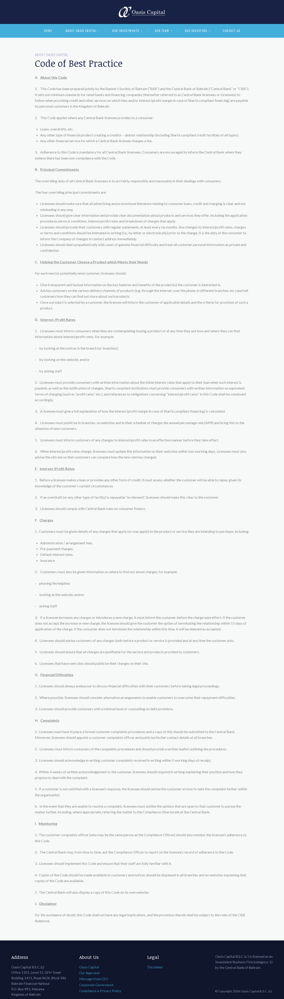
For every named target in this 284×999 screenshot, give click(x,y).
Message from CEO (93, 979)
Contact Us (231, 31)
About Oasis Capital (81, 31)
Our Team (162, 31)
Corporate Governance (96, 985)
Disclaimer (155, 967)
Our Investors (196, 31)
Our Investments (125, 31)
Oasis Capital (89, 967)
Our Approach (89, 973)
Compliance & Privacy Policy (100, 991)
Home (48, 31)
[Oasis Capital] (142, 12)
